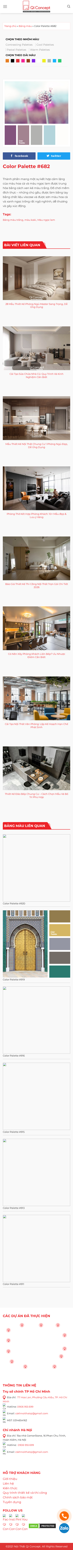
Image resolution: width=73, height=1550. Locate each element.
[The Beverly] (8, 1340)
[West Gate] (58, 1325)
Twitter (55, 156)
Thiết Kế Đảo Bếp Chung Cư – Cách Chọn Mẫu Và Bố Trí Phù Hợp (36, 795)
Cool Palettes (45, 44)
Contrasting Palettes (19, 44)
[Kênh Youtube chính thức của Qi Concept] (25, 1525)
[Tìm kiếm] (68, 6)
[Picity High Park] (22, 1325)
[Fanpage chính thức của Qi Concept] (5, 1525)
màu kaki (30, 219)
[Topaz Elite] (41, 1325)
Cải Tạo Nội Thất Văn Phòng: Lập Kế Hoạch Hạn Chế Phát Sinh (36, 725)
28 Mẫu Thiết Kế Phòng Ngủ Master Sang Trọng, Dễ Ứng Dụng (36, 305)
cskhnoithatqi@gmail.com (31, 1413)
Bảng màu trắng (13, 219)
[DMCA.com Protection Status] (42, 1525)
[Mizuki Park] (25, 1366)
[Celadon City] (8, 1330)
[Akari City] (12, 1361)
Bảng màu (25, 25)
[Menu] (5, 6)
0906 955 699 (25, 1406)
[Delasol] (61, 1356)
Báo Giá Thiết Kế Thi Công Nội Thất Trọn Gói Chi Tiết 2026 (36, 585)
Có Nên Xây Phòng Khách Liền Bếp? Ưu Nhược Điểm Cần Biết (36, 655)
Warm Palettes (40, 49)
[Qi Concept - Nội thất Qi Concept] (36, 6)
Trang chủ (10, 25)
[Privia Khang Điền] (8, 1351)
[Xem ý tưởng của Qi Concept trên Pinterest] (18, 1525)
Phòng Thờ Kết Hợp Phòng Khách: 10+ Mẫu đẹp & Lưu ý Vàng (36, 515)
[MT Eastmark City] (64, 1335)
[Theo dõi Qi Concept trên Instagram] (12, 1525)
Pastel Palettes (16, 49)
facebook (21, 156)
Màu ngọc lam (46, 219)
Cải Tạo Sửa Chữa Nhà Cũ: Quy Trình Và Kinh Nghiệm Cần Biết (36, 375)
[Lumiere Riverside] (54, 1366)
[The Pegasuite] (64, 1348)
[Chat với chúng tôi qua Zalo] (64, 1528)
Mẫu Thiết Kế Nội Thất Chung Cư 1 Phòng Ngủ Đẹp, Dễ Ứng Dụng (36, 445)
